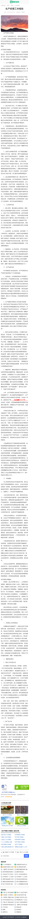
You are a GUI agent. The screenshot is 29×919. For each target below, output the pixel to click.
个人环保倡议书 (7, 864)
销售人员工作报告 (6, 837)
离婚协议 (18, 912)
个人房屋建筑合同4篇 (22, 884)
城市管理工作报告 (20, 839)
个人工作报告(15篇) (7, 842)
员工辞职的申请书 (21, 867)
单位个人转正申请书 (21, 892)
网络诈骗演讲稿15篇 (21, 869)
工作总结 (5, 907)
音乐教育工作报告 (20, 834)
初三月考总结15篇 (8, 884)
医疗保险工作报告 (6, 844)
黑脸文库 (12, 917)
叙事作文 (5, 912)
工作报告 (17, 5)
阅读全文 (18, 12)
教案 (4, 909)
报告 (12, 5)
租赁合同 (18, 907)
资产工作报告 (18, 844)
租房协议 (18, 909)
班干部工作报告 (19, 837)
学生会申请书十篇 (21, 895)
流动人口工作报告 (6, 839)
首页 (8, 5)
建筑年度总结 (20, 871)
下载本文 (23, 12)
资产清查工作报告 (20, 842)
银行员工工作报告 (6, 834)
